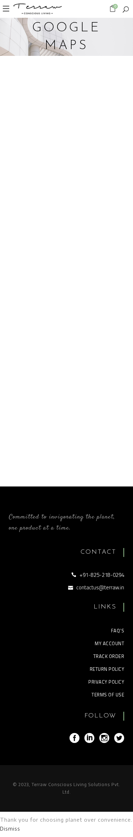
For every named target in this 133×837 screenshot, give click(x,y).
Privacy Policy (106, 681)
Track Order (108, 656)
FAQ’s (117, 630)
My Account (109, 643)
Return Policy (107, 669)
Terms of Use (108, 694)
